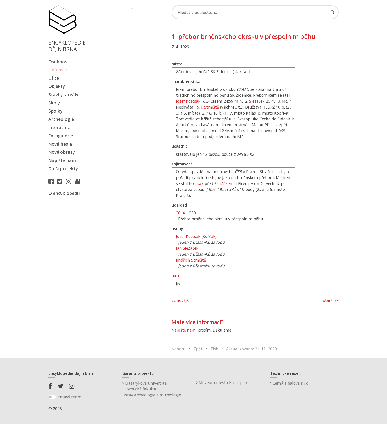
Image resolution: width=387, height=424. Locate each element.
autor (177, 275)
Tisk (214, 349)
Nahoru (178, 349)
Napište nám (62, 160)
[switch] (52, 397)
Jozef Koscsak (188, 101)
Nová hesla (60, 144)
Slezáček (257, 101)
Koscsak (196, 183)
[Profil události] (78, 181)
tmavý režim (70, 397)
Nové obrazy (61, 152)
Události (57, 70)
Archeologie (61, 119)
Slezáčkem (224, 183)
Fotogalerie (60, 136)
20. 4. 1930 (186, 212)
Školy (54, 103)
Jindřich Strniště (191, 260)
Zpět (198, 349)
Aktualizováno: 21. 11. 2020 (251, 349)
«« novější (181, 300)
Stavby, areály (63, 95)
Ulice (53, 78)
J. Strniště (210, 107)
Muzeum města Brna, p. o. (223, 382)
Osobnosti (59, 62)
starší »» (331, 300)
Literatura (59, 127)
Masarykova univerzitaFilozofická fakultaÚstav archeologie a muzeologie (151, 389)
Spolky (55, 111)
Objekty (56, 86)
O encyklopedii (64, 193)
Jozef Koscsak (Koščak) (196, 236)
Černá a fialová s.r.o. (290, 383)
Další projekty (63, 169)
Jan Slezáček (187, 248)
